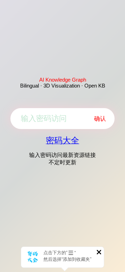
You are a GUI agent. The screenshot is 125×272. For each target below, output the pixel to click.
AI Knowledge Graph (62, 80)
